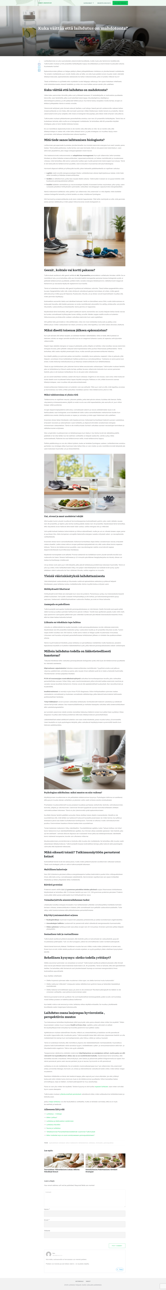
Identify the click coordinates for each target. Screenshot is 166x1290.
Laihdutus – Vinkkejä (54, 1114)
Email (47, 1220)
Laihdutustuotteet (83, 35)
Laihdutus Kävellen (53, 1125)
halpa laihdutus (54, 1102)
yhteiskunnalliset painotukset (70, 1094)
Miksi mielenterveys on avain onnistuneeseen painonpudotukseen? (70, 1135)
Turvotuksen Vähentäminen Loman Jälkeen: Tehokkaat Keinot (64, 1163)
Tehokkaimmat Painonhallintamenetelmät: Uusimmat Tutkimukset (70, 1132)
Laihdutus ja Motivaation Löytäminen (59, 1121)
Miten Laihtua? (51, 1117)
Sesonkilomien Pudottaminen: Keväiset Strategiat (105, 1163)
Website (47, 1231)
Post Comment (117, 1245)
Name (47, 1209)
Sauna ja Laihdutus (53, 1128)
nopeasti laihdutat (101, 1087)
